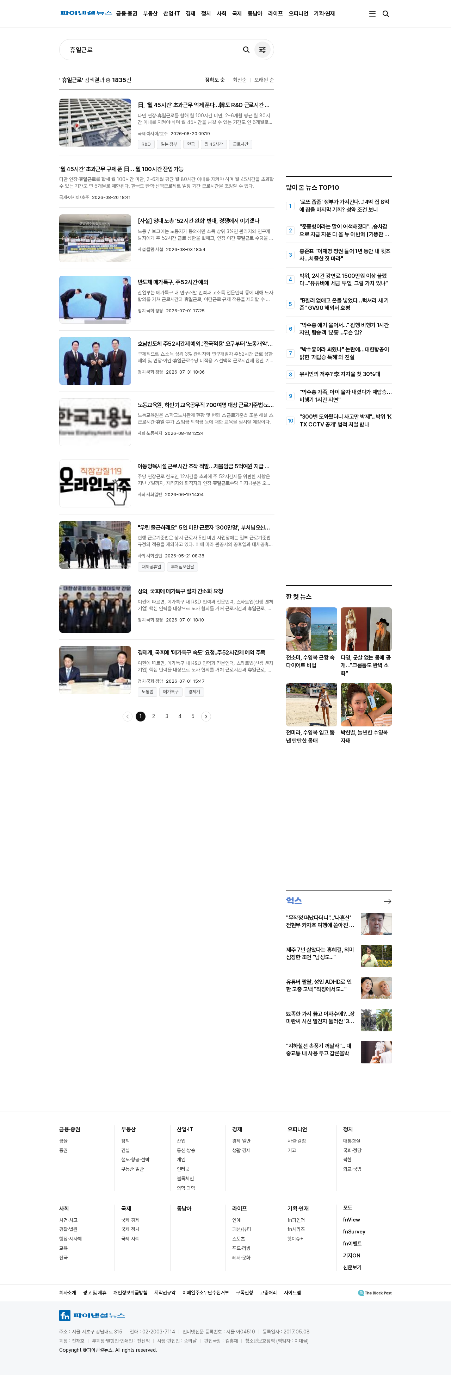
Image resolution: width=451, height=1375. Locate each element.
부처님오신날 (182, 566)
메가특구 (171, 691)
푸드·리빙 (241, 1248)
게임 (181, 1159)
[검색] (246, 50)
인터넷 (183, 1169)
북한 (347, 1159)
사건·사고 (68, 1220)
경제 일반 (241, 1141)
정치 (206, 13)
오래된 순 (264, 80)
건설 (125, 1150)
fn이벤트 (352, 1243)
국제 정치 (130, 1229)
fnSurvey (354, 1232)
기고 (292, 1150)
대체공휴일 (151, 566)
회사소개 (67, 1292)
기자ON (351, 1255)
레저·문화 (241, 1258)
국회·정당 (352, 1150)
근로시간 (240, 144)
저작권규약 (164, 1292)
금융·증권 (126, 13)
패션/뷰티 (241, 1229)
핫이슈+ (295, 1239)
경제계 (194, 691)
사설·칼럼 (297, 1141)
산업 (181, 1141)
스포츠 (238, 1239)
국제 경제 (130, 1220)
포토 (347, 1208)
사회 (222, 13)
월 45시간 (214, 144)
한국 (191, 144)
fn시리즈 (296, 1229)
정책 (125, 1141)
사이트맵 (292, 1292)
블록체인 (185, 1178)
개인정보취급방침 (130, 1292)
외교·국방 (352, 1169)
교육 (63, 1248)
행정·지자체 (70, 1239)
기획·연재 (324, 13)
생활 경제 (241, 1150)
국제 (237, 13)
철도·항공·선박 (135, 1159)
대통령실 (351, 1141)
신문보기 (352, 1267)
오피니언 (298, 13)
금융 (63, 1141)
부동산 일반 (132, 1169)
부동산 (150, 13)
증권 (63, 1150)
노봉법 (147, 691)
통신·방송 (186, 1150)
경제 (191, 13)
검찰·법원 (68, 1229)
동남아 (255, 13)
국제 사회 (130, 1239)
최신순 (240, 80)
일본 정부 (169, 144)
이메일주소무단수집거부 (206, 1292)
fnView (351, 1220)
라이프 (275, 13)
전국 (63, 1258)
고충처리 (268, 1292)
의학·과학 (186, 1188)
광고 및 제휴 (94, 1292)
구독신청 (244, 1292)
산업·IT (171, 13)
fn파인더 (296, 1220)
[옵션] (262, 50)
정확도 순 (215, 80)
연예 (236, 1220)
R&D (146, 144)
